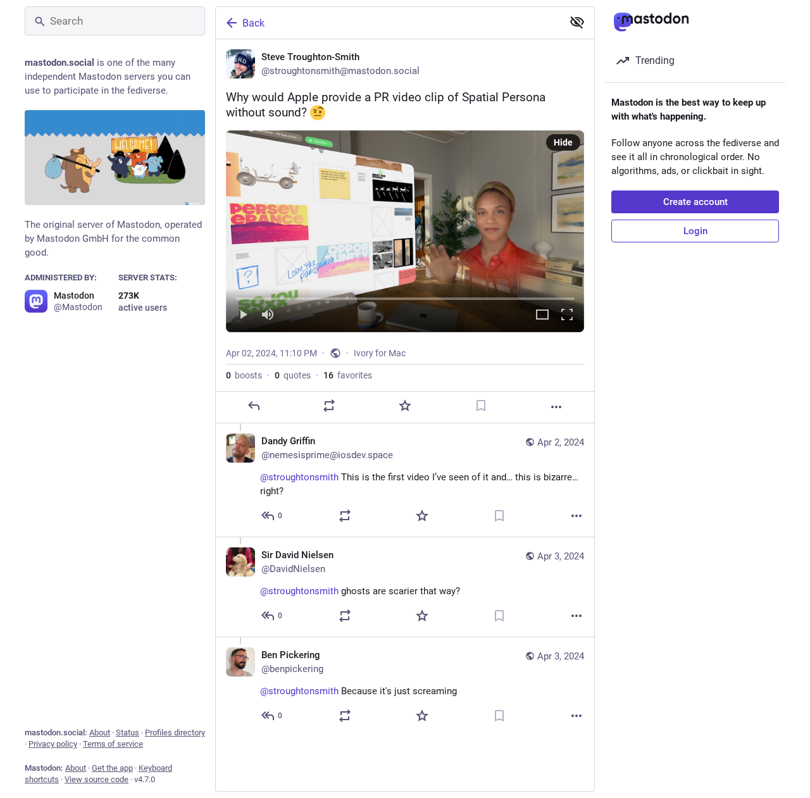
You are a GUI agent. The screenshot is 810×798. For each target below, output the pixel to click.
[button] (405, 231)
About (99, 732)
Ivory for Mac (380, 353)
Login (695, 231)
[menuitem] (405, 231)
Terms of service (113, 744)
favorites (347, 375)
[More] (556, 407)
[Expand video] (542, 315)
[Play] (243, 315)
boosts (244, 375)
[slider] (405, 296)
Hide (563, 142)
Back (253, 23)
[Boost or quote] (329, 405)
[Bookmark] (481, 405)
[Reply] (253, 405)
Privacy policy (52, 744)
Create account (695, 202)
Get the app (112, 768)
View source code (96, 779)
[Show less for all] (577, 22)
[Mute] (267, 315)
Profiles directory (175, 732)
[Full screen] (567, 315)
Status (127, 732)
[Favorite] (405, 405)
